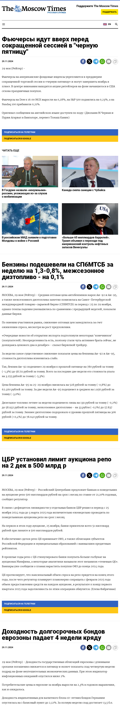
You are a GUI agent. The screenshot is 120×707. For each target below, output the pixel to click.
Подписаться (60, 371)
